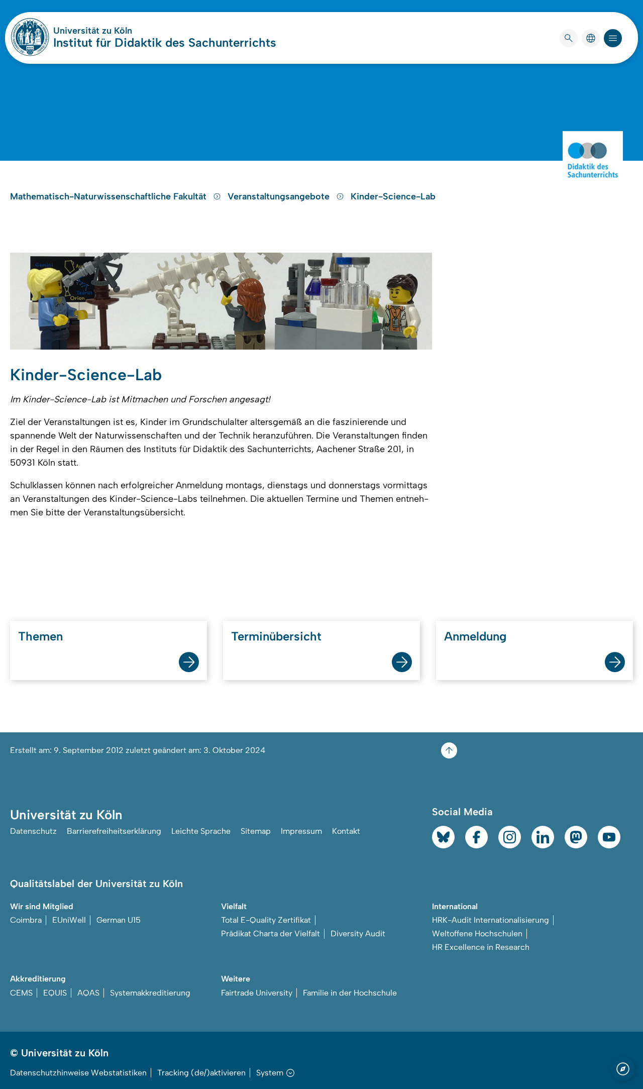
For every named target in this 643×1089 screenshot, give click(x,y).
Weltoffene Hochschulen (477, 933)
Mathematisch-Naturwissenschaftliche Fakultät (109, 196)
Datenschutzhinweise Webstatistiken (78, 1072)
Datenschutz (33, 831)
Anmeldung (475, 636)
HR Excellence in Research (480, 947)
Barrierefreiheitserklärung (114, 831)
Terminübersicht (276, 636)
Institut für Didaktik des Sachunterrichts (164, 42)
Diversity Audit (358, 933)
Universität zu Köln (122, 30)
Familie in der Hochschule (350, 993)
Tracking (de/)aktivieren (201, 1072)
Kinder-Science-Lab (393, 196)
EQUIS (55, 993)
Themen (40, 636)
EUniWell (69, 920)
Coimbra (26, 920)
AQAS (88, 993)
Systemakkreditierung (150, 993)
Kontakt (346, 831)
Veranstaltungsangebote (280, 196)
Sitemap (256, 831)
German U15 (118, 920)
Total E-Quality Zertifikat (266, 920)
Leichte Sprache (201, 831)
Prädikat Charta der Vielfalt (270, 933)
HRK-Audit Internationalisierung (490, 920)
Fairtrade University (256, 993)
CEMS (21, 993)
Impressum (301, 831)
